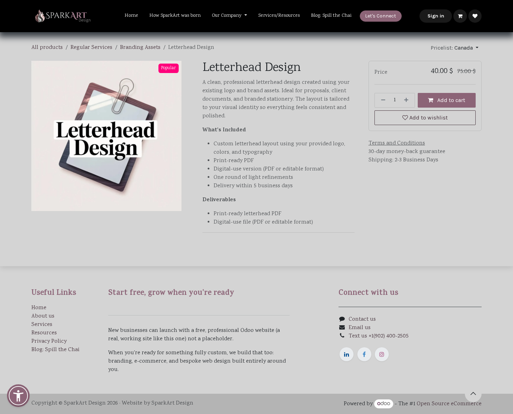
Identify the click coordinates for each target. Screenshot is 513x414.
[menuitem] (131, 15)
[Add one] (408, 100)
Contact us (362, 319)
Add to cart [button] (450, 100)
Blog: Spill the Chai (55, 350)
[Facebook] (364, 354)
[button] (455, 48)
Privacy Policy (49, 341)
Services (41, 325)
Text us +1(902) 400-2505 (379, 336)
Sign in (436, 16)
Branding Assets (140, 48)
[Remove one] (382, 100)
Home (38, 308)
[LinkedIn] (347, 354)
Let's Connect (380, 16)
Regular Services (91, 48)
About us (42, 316)
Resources (44, 333)
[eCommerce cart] (460, 16)
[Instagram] (382, 354)
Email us (360, 328)
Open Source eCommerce (449, 404)
